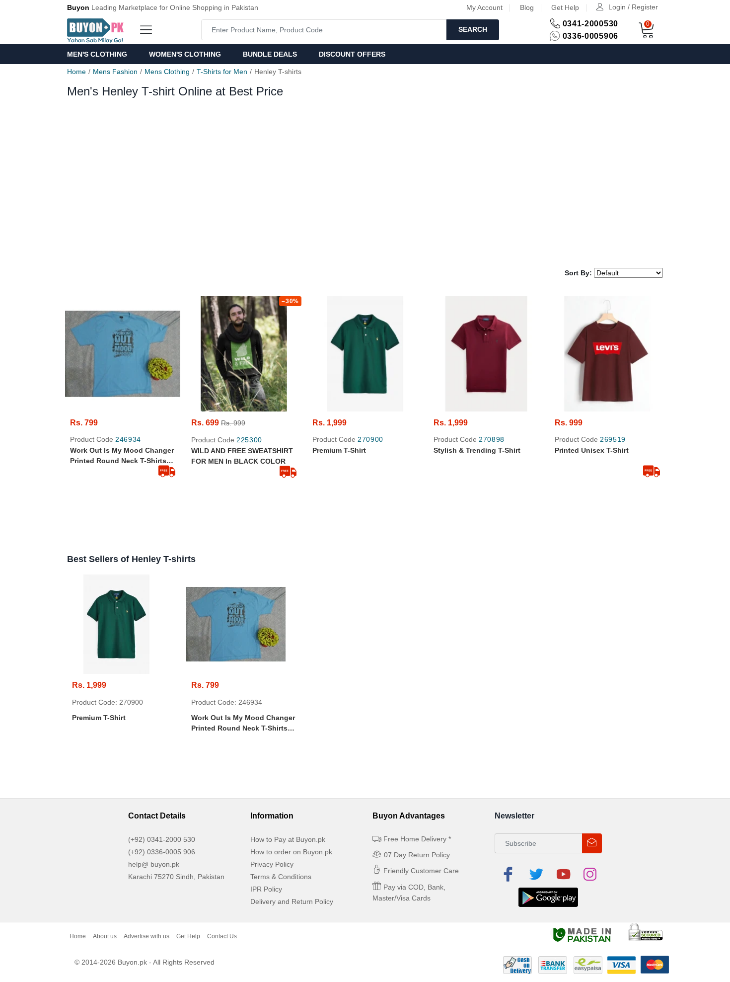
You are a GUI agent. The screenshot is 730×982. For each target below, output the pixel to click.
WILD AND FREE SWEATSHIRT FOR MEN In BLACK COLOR (242, 456)
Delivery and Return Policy (291, 901)
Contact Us (222, 936)
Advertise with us (146, 936)
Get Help (565, 7)
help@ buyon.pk (153, 864)
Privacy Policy (271, 864)
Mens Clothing (167, 72)
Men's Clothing (97, 54)
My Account (484, 7)
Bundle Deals (270, 54)
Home (76, 72)
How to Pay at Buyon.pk (287, 839)
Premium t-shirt (339, 450)
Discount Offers (352, 54)
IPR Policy (266, 889)
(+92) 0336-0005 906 (161, 852)
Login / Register (633, 7)
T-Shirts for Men (222, 72)
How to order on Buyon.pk (291, 852)
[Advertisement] (365, 188)
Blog (527, 7)
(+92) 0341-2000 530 (161, 839)
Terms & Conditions (280, 877)
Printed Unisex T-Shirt (592, 450)
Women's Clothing (185, 54)
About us (105, 936)
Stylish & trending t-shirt (477, 450)
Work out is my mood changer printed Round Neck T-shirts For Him (122, 456)
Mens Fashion (115, 72)
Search (472, 29)
